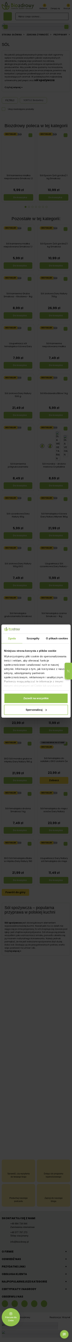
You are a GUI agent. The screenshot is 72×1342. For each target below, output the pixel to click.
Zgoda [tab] (12, 638)
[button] (68, 671)
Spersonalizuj (34, 709)
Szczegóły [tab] (33, 638)
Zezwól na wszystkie (36, 698)
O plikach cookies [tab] (57, 638)
